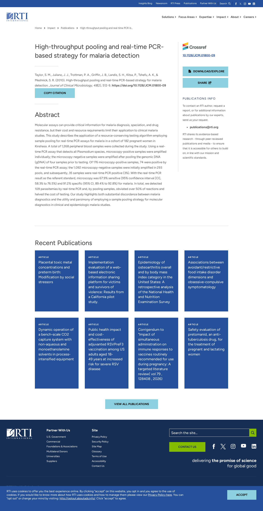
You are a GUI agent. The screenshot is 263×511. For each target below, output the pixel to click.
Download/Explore (208, 71)
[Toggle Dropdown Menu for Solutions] (175, 17)
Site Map (97, 446)
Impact (51, 28)
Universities (53, 456)
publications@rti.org (204, 127)
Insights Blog (145, 3)
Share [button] (202, 82)
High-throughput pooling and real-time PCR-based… (107, 28)
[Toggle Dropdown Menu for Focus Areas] (196, 17)
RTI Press (175, 3)
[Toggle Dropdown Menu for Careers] (255, 17)
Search (223, 3)
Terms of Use (99, 456)
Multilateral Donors (57, 451)
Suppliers (52, 461)
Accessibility (99, 461)
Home (38, 28)
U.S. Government (56, 437)
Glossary (97, 451)
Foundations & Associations (62, 446)
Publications (190, 3)
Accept (246, 495)
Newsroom (161, 3)
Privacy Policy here (160, 495)
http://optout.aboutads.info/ (77, 498)
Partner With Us (208, 3)
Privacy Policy (99, 437)
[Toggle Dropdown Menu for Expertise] (213, 17)
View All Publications (131, 404)
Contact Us (98, 466)
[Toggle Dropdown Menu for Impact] (227, 17)
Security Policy (100, 441)
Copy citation (55, 93)
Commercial (53, 441)
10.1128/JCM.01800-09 (199, 55)
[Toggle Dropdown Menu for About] (240, 17)
